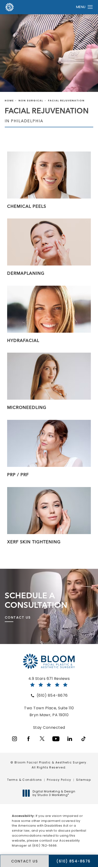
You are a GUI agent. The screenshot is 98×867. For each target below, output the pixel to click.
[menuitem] (14, 738)
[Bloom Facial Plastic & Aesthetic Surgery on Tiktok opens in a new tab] (83, 738)
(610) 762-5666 (44, 845)
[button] (90, 7)
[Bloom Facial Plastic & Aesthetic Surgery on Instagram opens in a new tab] (14, 738)
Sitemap (83, 780)
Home (9, 100)
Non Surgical (31, 100)
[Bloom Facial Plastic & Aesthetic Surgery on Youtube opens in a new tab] (56, 738)
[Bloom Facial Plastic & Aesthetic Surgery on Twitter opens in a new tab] (42, 738)
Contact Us (17, 617)
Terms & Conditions (24, 780)
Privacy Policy (59, 780)
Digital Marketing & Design (53, 793)
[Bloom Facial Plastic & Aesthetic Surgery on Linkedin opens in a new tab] (69, 738)
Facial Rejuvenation (66, 100)
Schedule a (36, 600)
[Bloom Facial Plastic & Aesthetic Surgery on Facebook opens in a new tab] (28, 738)
